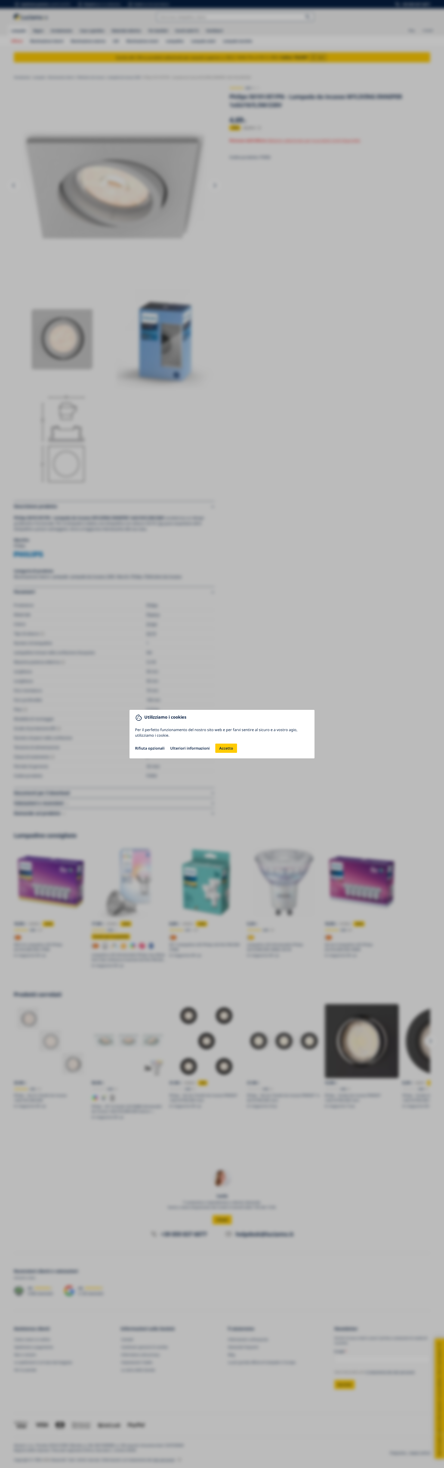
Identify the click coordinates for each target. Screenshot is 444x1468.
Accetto (226, 748)
